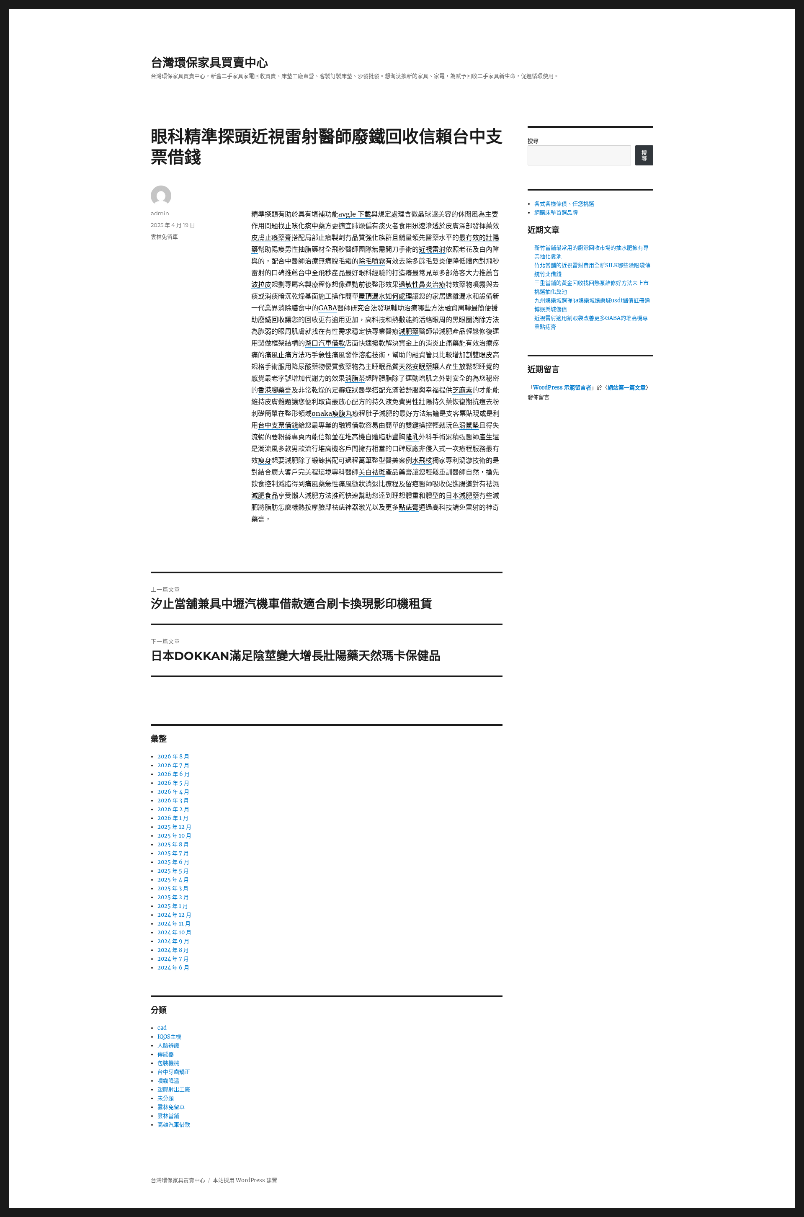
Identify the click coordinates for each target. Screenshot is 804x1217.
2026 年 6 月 (173, 774)
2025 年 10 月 (174, 835)
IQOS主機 (169, 1036)
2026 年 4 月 (173, 791)
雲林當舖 (168, 1115)
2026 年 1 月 (172, 818)
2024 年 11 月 (174, 923)
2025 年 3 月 (172, 888)
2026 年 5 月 (173, 782)
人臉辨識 (168, 1045)
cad (162, 1027)
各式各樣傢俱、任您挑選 (564, 203)
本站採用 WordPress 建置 (245, 1180)
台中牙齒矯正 (173, 1071)
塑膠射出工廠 (173, 1089)
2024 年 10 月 (174, 932)
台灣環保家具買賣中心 (209, 63)
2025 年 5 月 (173, 870)
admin (160, 213)
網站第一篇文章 (627, 387)
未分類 (165, 1098)
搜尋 (533, 140)
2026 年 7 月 (173, 765)
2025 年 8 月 (173, 844)
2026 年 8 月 (173, 756)
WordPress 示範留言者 (562, 387)
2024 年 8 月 (173, 950)
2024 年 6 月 (173, 967)
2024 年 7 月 (173, 958)
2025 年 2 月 (173, 897)
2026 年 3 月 (173, 800)
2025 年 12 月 (174, 826)
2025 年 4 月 (173, 879)
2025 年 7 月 (173, 853)
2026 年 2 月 (173, 809)
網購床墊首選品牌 (556, 212)
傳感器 (165, 1054)
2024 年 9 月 (173, 941)
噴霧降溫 (168, 1080)
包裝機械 (168, 1063)
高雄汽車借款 (173, 1124)
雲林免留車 (164, 236)
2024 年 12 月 (174, 914)
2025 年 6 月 (173, 862)
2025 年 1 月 (172, 906)
